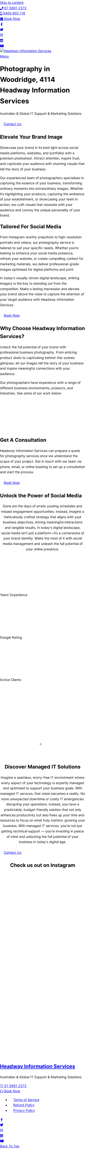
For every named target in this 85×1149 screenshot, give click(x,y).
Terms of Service (26, 1100)
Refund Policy (23, 1105)
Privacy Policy (24, 1111)
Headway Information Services (37, 1066)
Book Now (12, 315)
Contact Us (12, 124)
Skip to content (12, 2)
